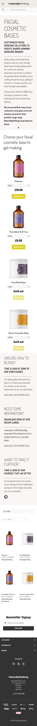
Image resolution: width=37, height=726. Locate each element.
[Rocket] (6, 498)
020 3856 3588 (19, 694)
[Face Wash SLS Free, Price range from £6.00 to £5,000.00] (9, 578)
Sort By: (5, 519)
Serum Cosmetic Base (27, 594)
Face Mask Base (25, 555)
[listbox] (18, 519)
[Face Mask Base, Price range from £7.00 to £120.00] (27, 538)
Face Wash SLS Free (8, 594)
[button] (18, 511)
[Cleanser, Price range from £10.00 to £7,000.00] (9, 538)
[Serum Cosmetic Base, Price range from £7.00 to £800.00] (27, 578)
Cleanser (4, 555)
